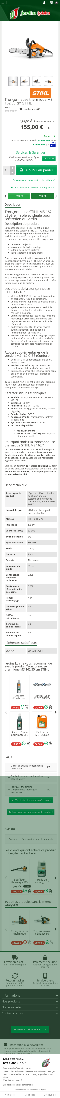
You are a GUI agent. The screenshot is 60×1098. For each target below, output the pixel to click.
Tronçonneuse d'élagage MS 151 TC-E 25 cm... (42, 934)
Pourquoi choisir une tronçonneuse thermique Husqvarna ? (22, 789)
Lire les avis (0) (32, 109)
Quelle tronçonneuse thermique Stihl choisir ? (25, 777)
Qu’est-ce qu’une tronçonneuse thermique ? (25, 767)
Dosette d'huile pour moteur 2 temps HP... (19, 699)
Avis (41, 195)
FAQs (17, 195)
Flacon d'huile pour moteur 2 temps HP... (19, 735)
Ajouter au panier (39, 170)
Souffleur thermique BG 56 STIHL (19, 882)
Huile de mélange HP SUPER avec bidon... (42, 883)
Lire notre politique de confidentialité (18, 1085)
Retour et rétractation (30, 1029)
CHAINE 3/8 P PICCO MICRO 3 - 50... (42, 698)
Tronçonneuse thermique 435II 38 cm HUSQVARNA (19, 934)
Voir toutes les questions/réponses (30, 800)
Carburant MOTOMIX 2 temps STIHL (42, 735)
